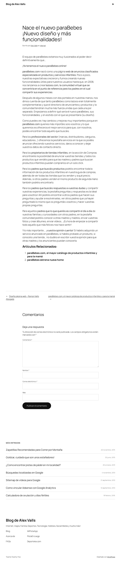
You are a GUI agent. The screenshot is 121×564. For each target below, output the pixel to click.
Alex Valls (34, 45)
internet (43, 45)
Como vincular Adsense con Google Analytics (31, 488)
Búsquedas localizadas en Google (24, 472)
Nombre (25, 370)
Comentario (27, 340)
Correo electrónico (29, 381)
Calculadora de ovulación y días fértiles (27, 495)
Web (24, 392)
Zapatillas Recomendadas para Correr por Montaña (34, 449)
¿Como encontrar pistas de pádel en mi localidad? (33, 465)
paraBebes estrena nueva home (45, 259)
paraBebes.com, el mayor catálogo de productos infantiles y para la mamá (81, 296)
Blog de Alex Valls (15, 4)
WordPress (111, 557)
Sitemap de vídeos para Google (23, 480)
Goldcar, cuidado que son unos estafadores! (30, 457)
